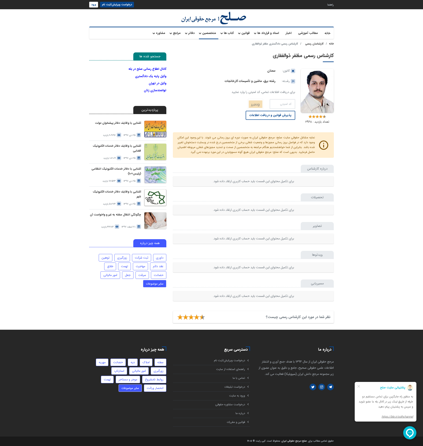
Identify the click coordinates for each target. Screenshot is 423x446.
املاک (146, 362)
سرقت (142, 275)
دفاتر (191, 33)
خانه (327, 33)
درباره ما (240, 413)
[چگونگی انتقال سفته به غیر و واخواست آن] (155, 220)
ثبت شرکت (141, 257)
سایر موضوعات (154, 283)
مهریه (102, 362)
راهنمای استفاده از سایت (230, 369)
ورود (93, 4)
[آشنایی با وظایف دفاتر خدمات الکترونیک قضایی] (155, 152)
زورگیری (122, 257)
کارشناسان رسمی (314, 44)
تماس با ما (239, 378)
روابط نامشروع (154, 379)
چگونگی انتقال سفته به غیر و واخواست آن (115, 214)
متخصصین (209, 33)
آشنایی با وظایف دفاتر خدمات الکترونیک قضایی (117, 148)
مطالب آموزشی (308, 33)
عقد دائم (158, 266)
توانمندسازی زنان (155, 90)
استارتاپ (119, 370)
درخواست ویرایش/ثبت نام (117, 4)
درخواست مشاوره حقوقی (230, 404)
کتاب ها (229, 33)
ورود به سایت (237, 395)
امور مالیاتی (110, 275)
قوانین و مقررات (236, 422)
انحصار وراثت (155, 388)
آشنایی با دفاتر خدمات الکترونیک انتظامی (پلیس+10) (116, 171)
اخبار (288, 33)
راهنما (330, 4)
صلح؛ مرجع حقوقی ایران (294, 441)
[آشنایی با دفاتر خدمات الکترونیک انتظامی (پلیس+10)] (155, 175)
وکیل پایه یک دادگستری (150, 76)
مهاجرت (140, 266)
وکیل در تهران (157, 83)
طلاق (110, 266)
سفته (160, 362)
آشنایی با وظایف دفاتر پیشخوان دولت (118, 123)
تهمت (124, 266)
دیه (133, 362)
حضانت (158, 275)
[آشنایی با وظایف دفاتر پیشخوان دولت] (155, 129)
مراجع (177, 33)
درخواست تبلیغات (234, 387)
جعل (128, 275)
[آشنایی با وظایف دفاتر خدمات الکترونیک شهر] (155, 197)
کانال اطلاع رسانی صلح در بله (147, 69)
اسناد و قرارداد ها (268, 33)
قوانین (245, 33)
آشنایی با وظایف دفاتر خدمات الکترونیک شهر (117, 194)
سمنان (271, 70)
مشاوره (160, 33)
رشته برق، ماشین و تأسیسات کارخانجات (250, 81)
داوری (159, 257)
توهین (105, 257)
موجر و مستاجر (128, 379)
